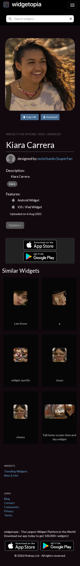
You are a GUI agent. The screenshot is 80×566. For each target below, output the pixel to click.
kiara (12, 184)
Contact (9, 503)
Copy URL (31, 117)
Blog (7, 498)
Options (14, 225)
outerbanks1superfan (54, 158)
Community (11, 507)
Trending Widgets (15, 471)
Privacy (8, 511)
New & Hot (11, 475)
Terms (8, 515)
